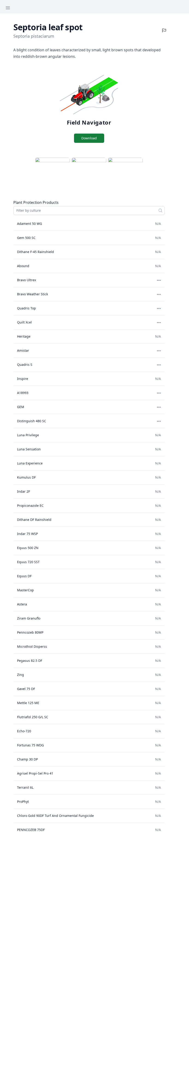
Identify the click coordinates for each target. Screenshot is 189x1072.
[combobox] (89, 210)
